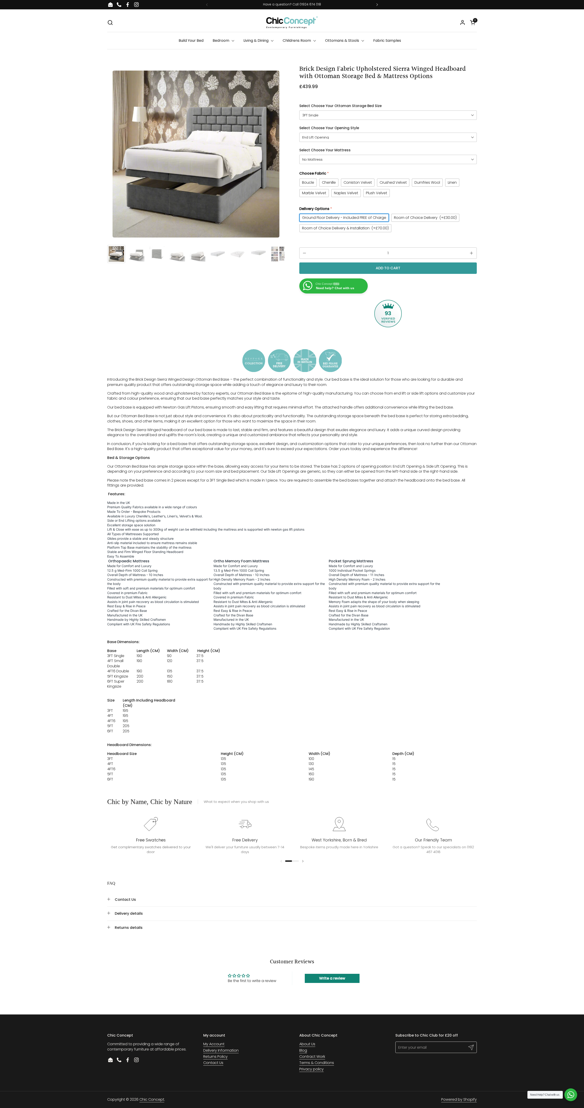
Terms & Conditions (316, 1062)
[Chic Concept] (292, 22)
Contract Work (312, 1056)
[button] (110, 22)
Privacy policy (311, 1069)
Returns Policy (215, 1056)
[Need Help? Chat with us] (570, 1094)
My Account (213, 1044)
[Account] (462, 22)
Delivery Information (221, 1050)
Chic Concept (151, 1099)
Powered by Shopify (459, 1099)
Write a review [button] (332, 978)
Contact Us (213, 1062)
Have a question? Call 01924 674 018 (292, 4)
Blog (303, 1050)
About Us (307, 1044)
